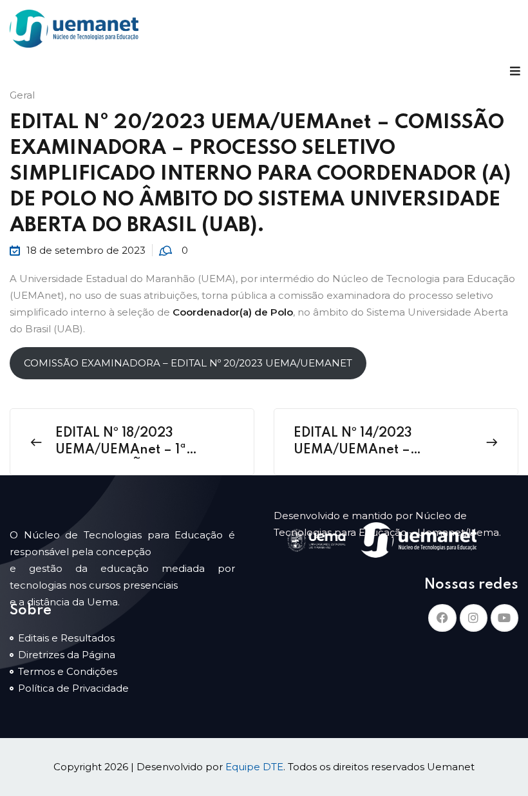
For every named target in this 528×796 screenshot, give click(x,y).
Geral (22, 95)
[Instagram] (473, 618)
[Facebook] (442, 618)
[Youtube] (504, 618)
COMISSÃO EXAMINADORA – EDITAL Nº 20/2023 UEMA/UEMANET (188, 363)
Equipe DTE (254, 767)
